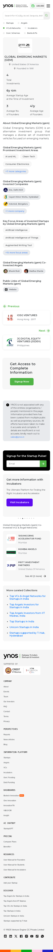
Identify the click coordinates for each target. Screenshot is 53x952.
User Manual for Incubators (15, 870)
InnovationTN (9, 806)
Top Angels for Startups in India (16, 896)
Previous (13, 306)
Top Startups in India (21, 621)
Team (6, 697)
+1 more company (14, 211)
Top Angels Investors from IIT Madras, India (27, 614)
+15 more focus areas (16, 252)
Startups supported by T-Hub (15, 921)
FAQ (5, 707)
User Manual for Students (14, 865)
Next (42, 330)
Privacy (7, 721)
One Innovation (10, 801)
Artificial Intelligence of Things (21, 237)
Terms (6, 716)
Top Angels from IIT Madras (15, 901)
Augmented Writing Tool (18, 245)
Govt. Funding (9, 777)
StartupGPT (8, 829)
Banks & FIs (32, 33)
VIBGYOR (8, 810)
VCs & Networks (13, 28)
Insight (6, 815)
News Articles (9, 740)
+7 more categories (15, 171)
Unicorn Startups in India (24, 627)
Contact (7, 711)
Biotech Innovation (11, 796)
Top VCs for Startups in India (15, 906)
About (6, 687)
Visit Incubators (19, 502)
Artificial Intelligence (16, 230)
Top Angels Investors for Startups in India (24, 606)
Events (6, 692)
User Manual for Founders (14, 860)
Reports (7, 735)
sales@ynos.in (17, 437)
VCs (5, 768)
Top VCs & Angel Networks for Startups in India (27, 597)
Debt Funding (9, 782)
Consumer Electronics (17, 164)
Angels (24, 23)
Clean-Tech (29, 156)
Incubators (32, 28)
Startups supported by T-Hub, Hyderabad (27, 634)
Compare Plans (10, 842)
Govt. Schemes (13, 33)
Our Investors (9, 702)
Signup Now (21, 381)
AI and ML (10, 156)
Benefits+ (7, 847)
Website (12, 289)
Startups (10, 23)
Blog (5, 744)
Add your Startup (10, 883)
